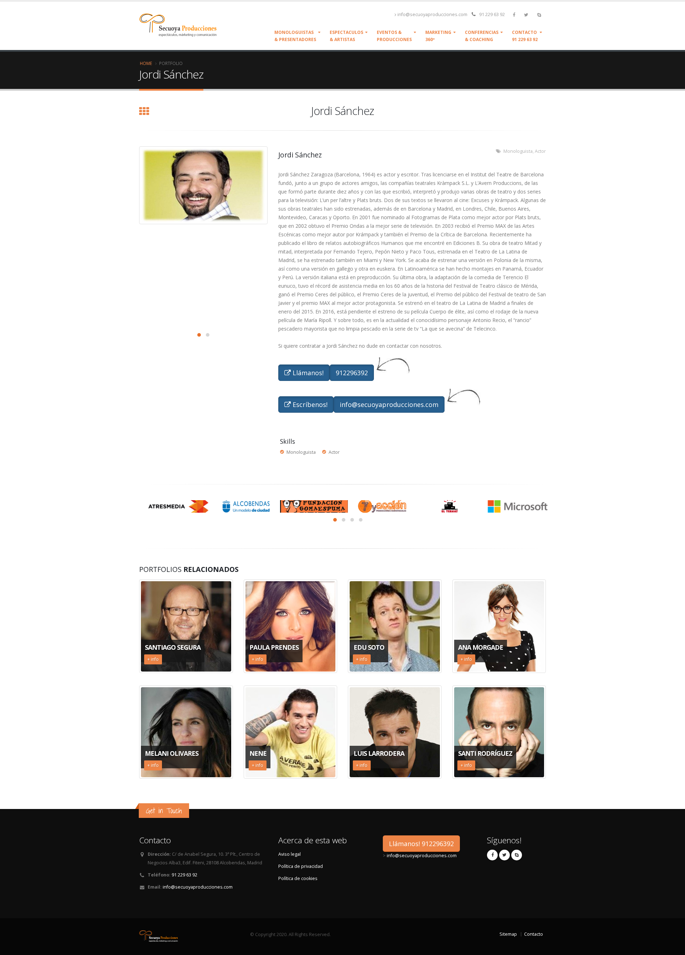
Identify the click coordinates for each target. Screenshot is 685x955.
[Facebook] (514, 14)
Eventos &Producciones (394, 35)
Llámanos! (307, 372)
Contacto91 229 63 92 (525, 35)
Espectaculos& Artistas (346, 35)
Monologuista (518, 151)
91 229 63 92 (492, 14)
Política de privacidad (300, 866)
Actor (540, 151)
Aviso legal (289, 854)
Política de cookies (298, 878)
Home (146, 63)
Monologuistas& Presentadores (295, 35)
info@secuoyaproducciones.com (432, 14)
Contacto (533, 934)
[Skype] (540, 14)
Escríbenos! (309, 404)
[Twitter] (527, 14)
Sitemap (508, 934)
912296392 (352, 372)
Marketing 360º (438, 35)
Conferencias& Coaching (481, 35)
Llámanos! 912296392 (421, 843)
